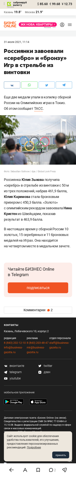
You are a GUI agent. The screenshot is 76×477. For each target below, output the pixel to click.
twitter (47, 366)
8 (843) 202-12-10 (15, 342)
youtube (15, 378)
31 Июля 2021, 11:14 (16, 42)
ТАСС (38, 108)
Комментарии (38, 310)
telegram (15, 372)
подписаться (38, 288)
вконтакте (16, 366)
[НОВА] (36, 24)
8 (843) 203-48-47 (38, 342)
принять (61, 455)
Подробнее (34, 447)
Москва (30, 12)
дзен (46, 372)
